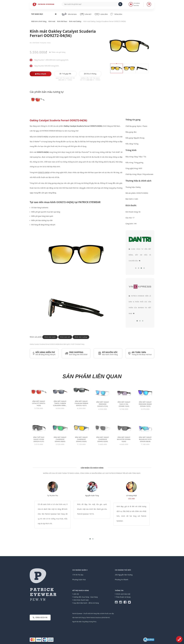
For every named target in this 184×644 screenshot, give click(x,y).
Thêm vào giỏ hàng (58, 52)
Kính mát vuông (81, 337)
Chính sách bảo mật (123, 594)
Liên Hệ (76, 594)
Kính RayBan (72, 14)
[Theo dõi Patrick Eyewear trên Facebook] (126, 603)
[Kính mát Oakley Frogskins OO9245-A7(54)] (103, 392)
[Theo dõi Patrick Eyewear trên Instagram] (121, 603)
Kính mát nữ (65, 337)
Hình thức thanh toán (81, 600)
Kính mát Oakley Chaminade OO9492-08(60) (60, 439)
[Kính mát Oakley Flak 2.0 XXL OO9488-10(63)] (124, 392)
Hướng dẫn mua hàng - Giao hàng (85, 597)
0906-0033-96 (41, 617)
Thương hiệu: (43, 42)
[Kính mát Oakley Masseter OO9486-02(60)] (124, 427)
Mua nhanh (41, 74)
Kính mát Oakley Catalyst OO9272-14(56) (39, 403)
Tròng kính (118, 14)
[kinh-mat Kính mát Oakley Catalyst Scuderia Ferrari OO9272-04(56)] (38, 99)
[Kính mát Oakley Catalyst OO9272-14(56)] (39, 392)
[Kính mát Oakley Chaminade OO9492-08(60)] (60, 427)
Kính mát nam (50, 337)
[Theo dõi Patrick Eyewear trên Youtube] (117, 603)
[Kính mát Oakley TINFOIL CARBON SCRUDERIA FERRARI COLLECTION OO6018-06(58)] (60, 392)
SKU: (31, 42)
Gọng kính (104, 14)
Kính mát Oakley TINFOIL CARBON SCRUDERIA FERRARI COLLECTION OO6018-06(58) (60, 405)
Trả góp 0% (66, 74)
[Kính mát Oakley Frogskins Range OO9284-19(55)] (145, 392)
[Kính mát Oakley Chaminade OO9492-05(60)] (81, 427)
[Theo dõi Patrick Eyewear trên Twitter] (129, 603)
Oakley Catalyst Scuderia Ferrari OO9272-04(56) (58, 120)
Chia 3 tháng (91, 74)
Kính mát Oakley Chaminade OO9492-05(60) (81, 439)
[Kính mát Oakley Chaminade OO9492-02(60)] (103, 427)
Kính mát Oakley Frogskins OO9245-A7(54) (102, 404)
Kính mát (88, 14)
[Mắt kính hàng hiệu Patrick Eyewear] (43, 4)
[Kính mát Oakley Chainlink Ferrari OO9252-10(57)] (81, 390)
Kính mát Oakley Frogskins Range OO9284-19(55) (145, 404)
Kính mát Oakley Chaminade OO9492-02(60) (102, 439)
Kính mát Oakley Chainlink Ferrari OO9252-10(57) (81, 403)
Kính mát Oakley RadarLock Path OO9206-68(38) (145, 439)
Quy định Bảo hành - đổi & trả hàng (86, 603)
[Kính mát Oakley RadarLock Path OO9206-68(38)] (145, 427)
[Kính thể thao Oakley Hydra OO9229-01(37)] (39, 427)
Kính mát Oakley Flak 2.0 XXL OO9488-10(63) (124, 404)
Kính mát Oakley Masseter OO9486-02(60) (124, 439)
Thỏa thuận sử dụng (123, 597)
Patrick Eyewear (77, 613)
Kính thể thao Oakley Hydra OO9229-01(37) (38, 439)
